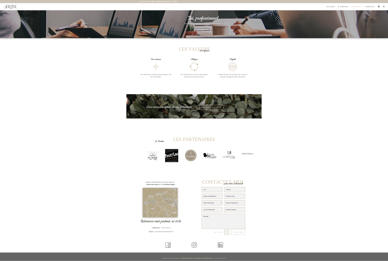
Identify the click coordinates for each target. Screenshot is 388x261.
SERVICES (356, 7)
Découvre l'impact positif (211, 107)
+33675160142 (166, 228)
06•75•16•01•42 (145, 1)
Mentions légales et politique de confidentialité (197, 258)
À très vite (238, 232)
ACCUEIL (331, 7)
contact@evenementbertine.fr (163, 232)
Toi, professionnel (202, 18)
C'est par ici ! (203, 29)
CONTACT (370, 7)
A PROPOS (343, 7)
